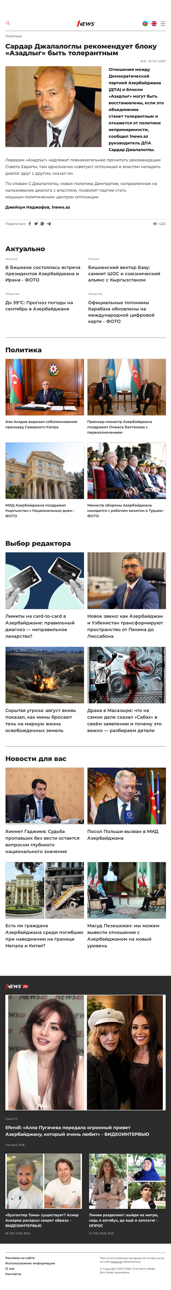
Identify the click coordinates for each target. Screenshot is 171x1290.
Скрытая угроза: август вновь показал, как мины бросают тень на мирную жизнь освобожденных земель (40, 720)
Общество (12, 294)
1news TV (11, 1119)
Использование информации (30, 1263)
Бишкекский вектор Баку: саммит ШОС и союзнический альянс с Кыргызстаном (124, 274)
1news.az (116, 1261)
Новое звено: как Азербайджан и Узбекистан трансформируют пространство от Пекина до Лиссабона (125, 626)
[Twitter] (36, 223)
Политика (13, 36)
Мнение (93, 259)
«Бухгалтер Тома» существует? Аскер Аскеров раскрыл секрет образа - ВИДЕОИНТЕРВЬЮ (42, 1220)
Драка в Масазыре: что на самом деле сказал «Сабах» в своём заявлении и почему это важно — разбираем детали (124, 720)
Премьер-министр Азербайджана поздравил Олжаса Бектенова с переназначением (119, 427)
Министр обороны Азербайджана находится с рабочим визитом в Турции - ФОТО (126, 510)
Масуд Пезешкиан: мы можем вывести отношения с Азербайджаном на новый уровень (123, 935)
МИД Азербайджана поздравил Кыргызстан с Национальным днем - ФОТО (40, 510)
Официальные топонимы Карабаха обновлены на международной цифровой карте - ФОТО (121, 312)
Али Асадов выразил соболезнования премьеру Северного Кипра (41, 424)
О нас (10, 1268)
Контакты (13, 1274)
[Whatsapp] (42, 223)
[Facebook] (30, 223)
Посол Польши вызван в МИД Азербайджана (122, 835)
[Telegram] (48, 223)
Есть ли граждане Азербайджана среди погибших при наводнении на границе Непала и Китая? (44, 935)
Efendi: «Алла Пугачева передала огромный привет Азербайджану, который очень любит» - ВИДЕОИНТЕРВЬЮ (77, 1131)
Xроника (11, 259)
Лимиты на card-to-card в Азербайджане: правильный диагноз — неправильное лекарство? (40, 626)
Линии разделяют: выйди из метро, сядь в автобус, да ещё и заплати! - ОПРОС (123, 1220)
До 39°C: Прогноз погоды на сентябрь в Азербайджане (39, 306)
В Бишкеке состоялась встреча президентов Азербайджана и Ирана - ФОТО (42, 274)
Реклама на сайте (20, 1257)
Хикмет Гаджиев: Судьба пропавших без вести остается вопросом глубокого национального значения (42, 841)
